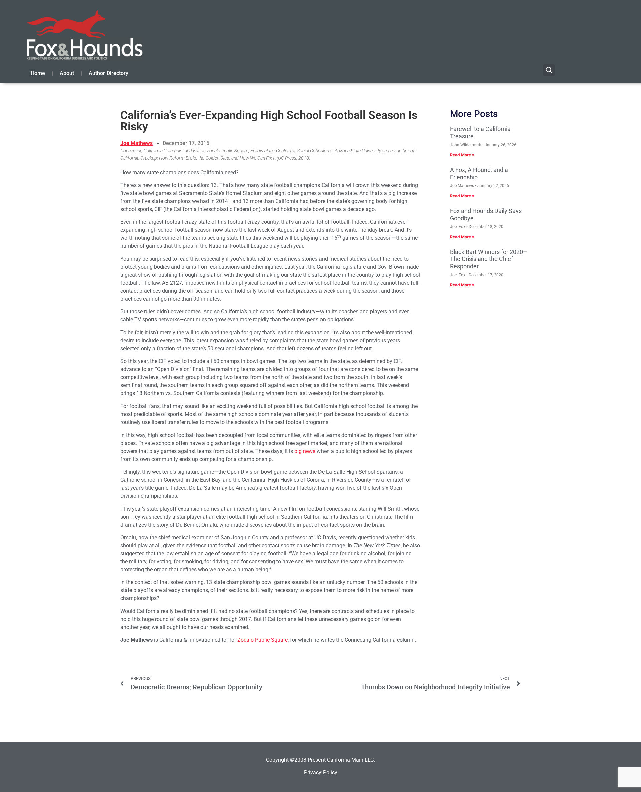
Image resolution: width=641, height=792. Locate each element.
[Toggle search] (549, 70)
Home (38, 73)
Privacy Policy (320, 772)
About (67, 73)
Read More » (462, 154)
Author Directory (108, 73)
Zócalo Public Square (262, 640)
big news (304, 451)
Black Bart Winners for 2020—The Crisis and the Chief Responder (489, 259)
